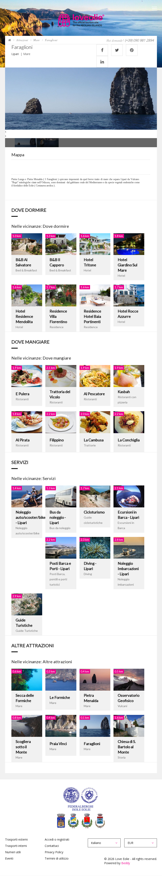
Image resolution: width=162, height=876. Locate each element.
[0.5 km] (128, 679)
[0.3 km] (60, 679)
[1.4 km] (26, 496)
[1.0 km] (26, 243)
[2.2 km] (60, 421)
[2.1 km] (60, 375)
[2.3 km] (95, 547)
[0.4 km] (95, 679)
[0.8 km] (26, 725)
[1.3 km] (60, 243)
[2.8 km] (128, 547)
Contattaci (52, 846)
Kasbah (124, 391)
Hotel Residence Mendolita (24, 316)
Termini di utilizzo (57, 858)
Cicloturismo (94, 512)
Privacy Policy (54, 852)
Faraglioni (92, 743)
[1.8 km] (128, 243)
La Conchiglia (129, 440)
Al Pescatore (94, 393)
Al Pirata (23, 440)
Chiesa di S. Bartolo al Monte (127, 746)
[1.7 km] (60, 295)
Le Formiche (60, 697)
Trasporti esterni (16, 839)
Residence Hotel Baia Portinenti (92, 316)
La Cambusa (94, 440)
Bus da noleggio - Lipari (58, 517)
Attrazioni (22, 40)
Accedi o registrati (57, 839)
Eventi (9, 858)
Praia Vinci (58, 743)
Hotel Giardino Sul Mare (127, 264)
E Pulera (22, 393)
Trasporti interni (16, 846)
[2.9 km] (26, 604)
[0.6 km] (26, 679)
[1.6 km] (95, 243)
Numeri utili (13, 852)
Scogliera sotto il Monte (23, 746)
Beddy (125, 863)
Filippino (57, 440)
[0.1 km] (95, 725)
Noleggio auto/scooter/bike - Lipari (31, 517)
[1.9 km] (26, 375)
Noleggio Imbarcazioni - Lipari (128, 568)
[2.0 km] (95, 421)
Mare (36, 40)
